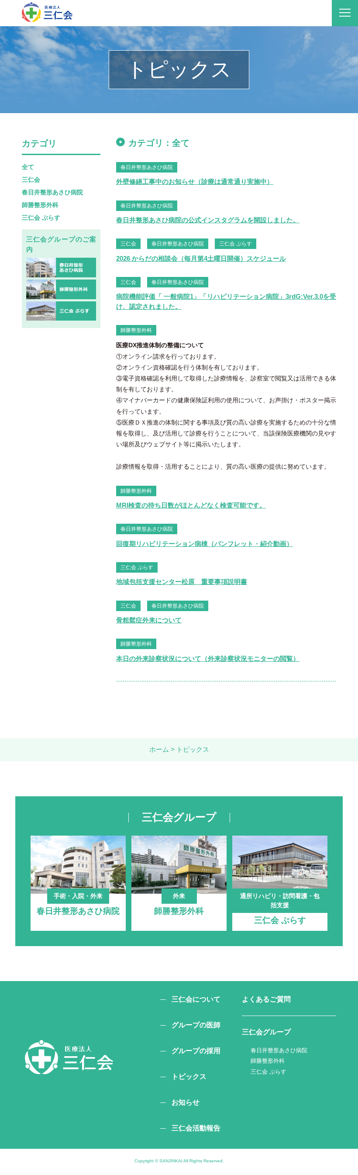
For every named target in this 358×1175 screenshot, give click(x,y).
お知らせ (186, 1102)
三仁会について (196, 999)
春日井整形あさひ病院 (52, 192)
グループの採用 (196, 1050)
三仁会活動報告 (196, 1128)
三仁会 (31, 179)
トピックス (189, 1076)
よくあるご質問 (266, 999)
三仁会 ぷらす (41, 217)
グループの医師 (196, 1025)
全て (28, 166)
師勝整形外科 (40, 204)
